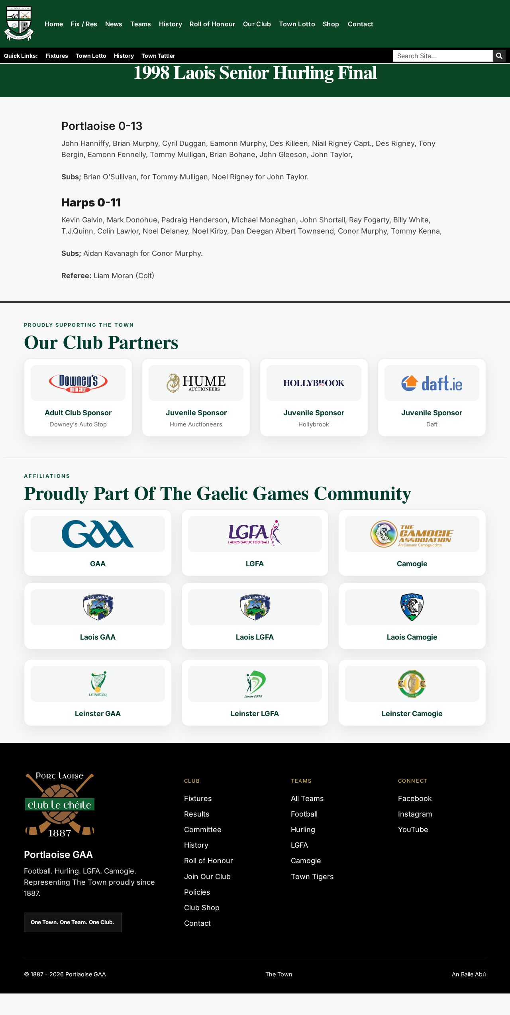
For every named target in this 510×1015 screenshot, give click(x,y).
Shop (331, 24)
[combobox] (443, 56)
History (170, 24)
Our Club (257, 24)
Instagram (415, 814)
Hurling (303, 829)
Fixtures (57, 55)
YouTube (413, 829)
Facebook (415, 798)
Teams (140, 24)
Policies (197, 892)
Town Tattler (158, 55)
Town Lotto (297, 24)
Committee (203, 829)
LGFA (299, 845)
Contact (360, 24)
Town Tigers (312, 876)
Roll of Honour (212, 24)
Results (197, 814)
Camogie (306, 860)
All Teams (307, 798)
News (114, 24)
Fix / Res (84, 24)
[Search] (499, 56)
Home (54, 24)
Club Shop (202, 907)
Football (304, 814)
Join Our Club (207, 876)
